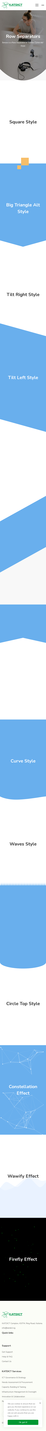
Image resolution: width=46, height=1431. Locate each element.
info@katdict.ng (8, 1328)
